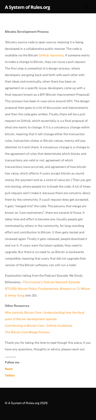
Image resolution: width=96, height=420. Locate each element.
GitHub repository (51, 55)
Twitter (10, 375)
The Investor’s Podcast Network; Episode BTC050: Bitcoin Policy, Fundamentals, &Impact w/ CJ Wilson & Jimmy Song (47, 288)
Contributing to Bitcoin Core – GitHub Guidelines (38, 325)
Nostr (9, 369)
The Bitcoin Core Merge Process (27, 332)
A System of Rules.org (23, 403)
